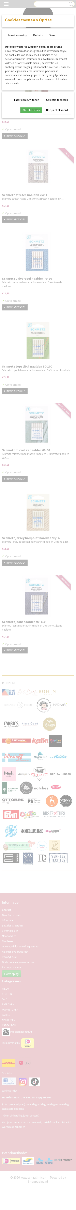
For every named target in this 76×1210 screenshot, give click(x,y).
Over (52, 35)
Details (38, 35)
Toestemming (17, 35)
